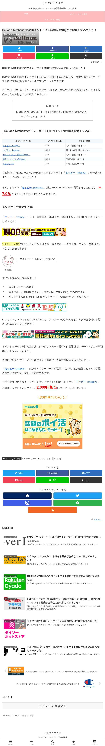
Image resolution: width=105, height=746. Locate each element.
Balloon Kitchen (30, 459)
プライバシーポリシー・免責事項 (52, 737)
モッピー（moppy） (11, 145)
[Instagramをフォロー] (27, 503)
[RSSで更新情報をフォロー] (52, 510)
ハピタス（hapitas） (12, 150)
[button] (97, 431)
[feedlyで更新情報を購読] (77, 503)
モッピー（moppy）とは (33, 116)
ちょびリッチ (8, 163)
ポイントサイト (46, 459)
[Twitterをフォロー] (77, 495)
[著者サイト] (27, 495)
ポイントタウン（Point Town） (16, 154)
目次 (48, 105)
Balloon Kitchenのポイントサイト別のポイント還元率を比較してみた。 (53, 111)
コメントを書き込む (53, 706)
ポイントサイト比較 (12, 459)
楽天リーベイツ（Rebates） (15, 159)
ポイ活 (58, 459)
